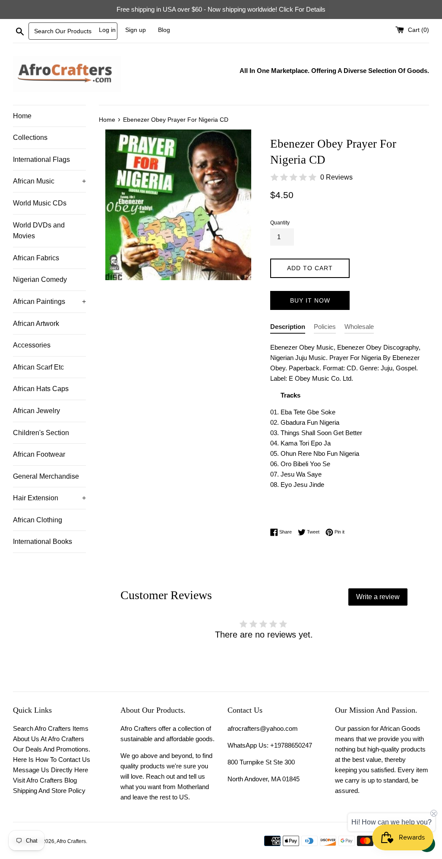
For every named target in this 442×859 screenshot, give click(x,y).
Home (22, 116)
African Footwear (39, 454)
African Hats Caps (41, 388)
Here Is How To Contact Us (51, 759)
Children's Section (41, 432)
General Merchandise (46, 476)
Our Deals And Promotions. (51, 749)
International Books (42, 541)
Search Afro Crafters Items (50, 728)
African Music (49, 181)
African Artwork (36, 323)
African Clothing (37, 520)
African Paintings (49, 301)
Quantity (280, 223)
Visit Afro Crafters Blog (45, 780)
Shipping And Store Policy (49, 790)
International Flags (41, 159)
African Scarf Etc (38, 367)
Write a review (378, 596)
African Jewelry (36, 410)
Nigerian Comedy (40, 279)
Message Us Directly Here (50, 770)
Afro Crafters (71, 841)
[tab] (287, 328)
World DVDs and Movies (39, 230)
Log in (107, 30)
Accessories (32, 345)
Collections (30, 137)
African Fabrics (36, 258)
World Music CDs (39, 203)
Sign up (135, 30)
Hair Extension (49, 498)
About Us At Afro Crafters (48, 738)
